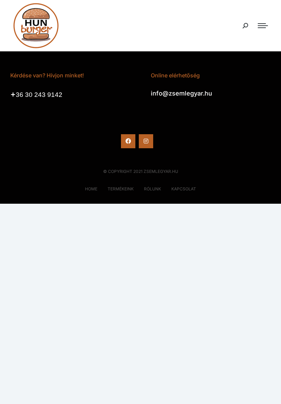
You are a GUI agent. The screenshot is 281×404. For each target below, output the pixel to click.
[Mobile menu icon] (263, 26)
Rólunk (152, 188)
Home (91, 188)
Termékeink (121, 188)
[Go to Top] (271, 394)
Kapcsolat (183, 188)
